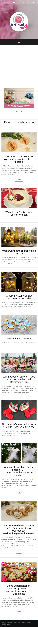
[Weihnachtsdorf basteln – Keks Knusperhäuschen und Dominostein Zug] (19, 362)
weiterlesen (19, 179)
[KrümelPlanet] (19, 21)
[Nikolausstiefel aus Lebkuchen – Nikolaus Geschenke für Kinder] (19, 410)
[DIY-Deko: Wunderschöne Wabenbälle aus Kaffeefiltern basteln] (19, 142)
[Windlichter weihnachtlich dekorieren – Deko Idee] (19, 281)
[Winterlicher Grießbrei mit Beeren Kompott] (19, 198)
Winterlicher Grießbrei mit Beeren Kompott (19, 213)
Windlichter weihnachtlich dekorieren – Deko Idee (19, 297)
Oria (26, 622)
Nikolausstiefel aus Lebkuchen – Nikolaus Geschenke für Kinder (19, 425)
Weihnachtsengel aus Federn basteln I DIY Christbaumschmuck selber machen (19, 471)
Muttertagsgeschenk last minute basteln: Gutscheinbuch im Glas (19, 105)
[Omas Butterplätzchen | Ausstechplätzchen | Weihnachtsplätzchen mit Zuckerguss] (19, 571)
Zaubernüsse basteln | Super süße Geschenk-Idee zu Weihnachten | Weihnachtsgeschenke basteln (19, 529)
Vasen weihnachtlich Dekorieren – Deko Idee (19, 252)
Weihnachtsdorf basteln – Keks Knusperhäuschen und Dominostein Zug (19, 379)
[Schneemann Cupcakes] (19, 324)
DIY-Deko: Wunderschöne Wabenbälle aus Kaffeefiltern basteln (19, 159)
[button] (3, 623)
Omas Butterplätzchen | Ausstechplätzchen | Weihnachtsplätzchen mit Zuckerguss (19, 589)
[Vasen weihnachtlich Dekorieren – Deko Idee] (19, 236)
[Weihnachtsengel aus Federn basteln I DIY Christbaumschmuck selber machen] (19, 453)
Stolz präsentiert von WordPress (10, 622)
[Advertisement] (19, 65)
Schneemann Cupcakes (19, 338)
